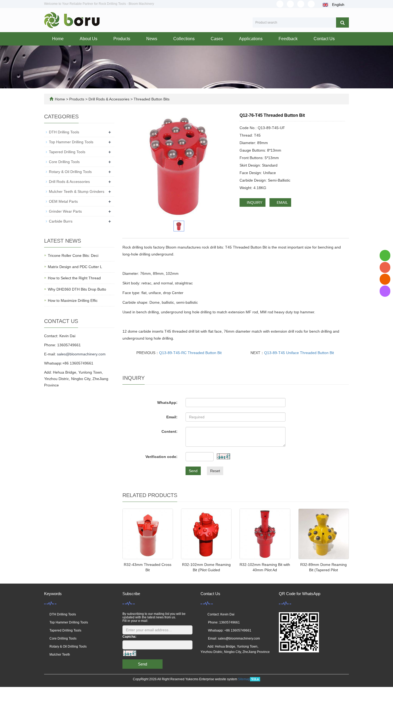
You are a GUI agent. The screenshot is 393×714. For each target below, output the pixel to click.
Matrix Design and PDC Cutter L (75, 267)
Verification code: (161, 456)
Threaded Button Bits (151, 99)
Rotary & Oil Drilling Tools (70, 172)
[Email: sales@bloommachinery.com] (385, 279)
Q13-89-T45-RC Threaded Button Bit (190, 353)
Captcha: (129, 636)
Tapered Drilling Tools (67, 152)
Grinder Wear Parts (65, 211)
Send (193, 471)
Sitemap (244, 679)
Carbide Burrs (60, 221)
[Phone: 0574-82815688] (385, 267)
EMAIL (282, 202)
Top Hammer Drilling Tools (71, 142)
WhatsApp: (167, 402)
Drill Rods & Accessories (108, 99)
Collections (184, 38)
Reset (215, 471)
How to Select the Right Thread (74, 278)
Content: (169, 431)
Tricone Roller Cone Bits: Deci (73, 255)
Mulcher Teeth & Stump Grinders (76, 191)
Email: (172, 417)
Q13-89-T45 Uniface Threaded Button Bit (299, 353)
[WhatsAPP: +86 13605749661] (385, 255)
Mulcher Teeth (59, 654)
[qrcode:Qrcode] (385, 290)
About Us (88, 38)
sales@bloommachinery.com (81, 354)
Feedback (288, 38)
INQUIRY (254, 202)
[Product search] (342, 22)
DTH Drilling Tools (64, 132)
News (151, 38)
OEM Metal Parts (63, 201)
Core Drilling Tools (64, 162)
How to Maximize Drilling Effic (73, 300)
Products (121, 38)
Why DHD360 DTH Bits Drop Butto (77, 289)
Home (58, 38)
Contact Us (324, 38)
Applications (251, 38)
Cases (217, 38)
